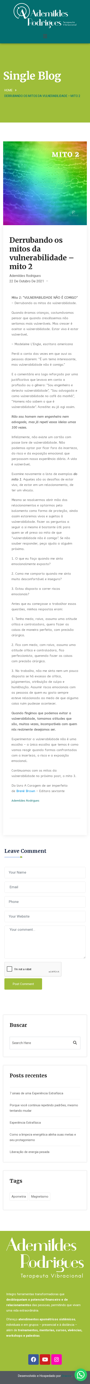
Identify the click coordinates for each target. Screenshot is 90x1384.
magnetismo (39, 1196)
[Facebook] (33, 1359)
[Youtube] (45, 1359)
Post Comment (23, 984)
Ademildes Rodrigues (25, 275)
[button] (45, 36)
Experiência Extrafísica (25, 1122)
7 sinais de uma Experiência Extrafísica (36, 1093)
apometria (19, 1196)
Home (8, 90)
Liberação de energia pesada (29, 1152)
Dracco (67, 1376)
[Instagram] (56, 1359)
